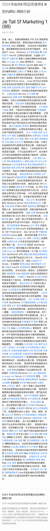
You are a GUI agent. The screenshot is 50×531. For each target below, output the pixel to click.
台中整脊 (33, 446)
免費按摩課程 (17, 312)
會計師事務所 (29, 459)
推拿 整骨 (40, 459)
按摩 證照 (9, 138)
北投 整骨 (6, 466)
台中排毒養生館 (19, 164)
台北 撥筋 (34, 434)
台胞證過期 (12, 94)
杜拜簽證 (9, 453)
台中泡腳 (20, 347)
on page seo (13, 61)
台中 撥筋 (11, 135)
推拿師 (26, 126)
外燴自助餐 (16, 350)
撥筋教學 (11, 273)
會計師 (23, 382)
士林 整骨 (38, 344)
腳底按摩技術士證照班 (30, 174)
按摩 (9, 369)
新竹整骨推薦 (13, 225)
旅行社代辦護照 (31, 395)
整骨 (13, 167)
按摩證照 (36, 135)
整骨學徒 (42, 235)
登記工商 (6, 328)
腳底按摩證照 (21, 177)
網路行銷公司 (31, 161)
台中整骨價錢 (32, 52)
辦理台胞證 (25, 264)
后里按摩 (16, 87)
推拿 (36, 321)
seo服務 (6, 382)
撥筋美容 (20, 187)
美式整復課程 (33, 440)
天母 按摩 (9, 206)
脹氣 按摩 (6, 87)
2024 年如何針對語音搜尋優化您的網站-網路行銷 (24, 8)
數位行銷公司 (26, 283)
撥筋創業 (6, 167)
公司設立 (11, 385)
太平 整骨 (19, 138)
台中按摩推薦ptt (24, 328)
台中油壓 (31, 94)
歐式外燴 (22, 244)
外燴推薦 (13, 373)
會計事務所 (20, 65)
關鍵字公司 (36, 87)
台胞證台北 (34, 456)
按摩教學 (20, 408)
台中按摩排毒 (15, 353)
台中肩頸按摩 (28, 376)
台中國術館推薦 (28, 302)
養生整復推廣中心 (15, 161)
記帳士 (21, 71)
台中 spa (32, 373)
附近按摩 (19, 103)
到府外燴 (20, 167)
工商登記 (36, 238)
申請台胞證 (35, 402)
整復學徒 (32, 206)
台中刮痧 (30, 405)
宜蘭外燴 (13, 58)
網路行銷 (11, 228)
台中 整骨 (34, 225)
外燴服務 (41, 110)
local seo (11, 251)
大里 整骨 (34, 138)
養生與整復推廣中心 (37, 164)
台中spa (42, 71)
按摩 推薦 (18, 453)
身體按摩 (42, 414)
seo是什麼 (40, 276)
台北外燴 (28, 344)
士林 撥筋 (37, 158)
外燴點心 (22, 276)
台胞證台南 (12, 241)
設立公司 (19, 142)
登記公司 (30, 199)
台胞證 (8, 267)
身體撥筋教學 (11, 472)
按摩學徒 (11, 248)
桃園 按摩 (17, 97)
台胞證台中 (36, 260)
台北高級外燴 (14, 289)
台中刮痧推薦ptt (29, 414)
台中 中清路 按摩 (34, 132)
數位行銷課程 (15, 126)
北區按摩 (17, 418)
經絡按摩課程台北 (32, 203)
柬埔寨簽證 (25, 267)
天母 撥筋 (9, 142)
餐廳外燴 (11, 434)
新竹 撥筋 (25, 87)
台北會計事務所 (18, 446)
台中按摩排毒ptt (33, 347)
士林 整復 (18, 440)
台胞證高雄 (28, 353)
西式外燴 (38, 350)
